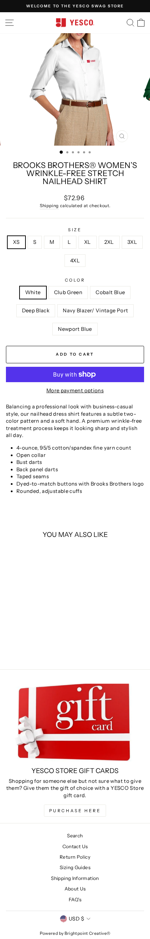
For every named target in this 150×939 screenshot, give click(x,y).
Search (75, 835)
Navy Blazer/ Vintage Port (95, 310)
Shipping (49, 205)
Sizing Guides (75, 867)
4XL (75, 260)
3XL (132, 242)
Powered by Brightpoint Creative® (75, 933)
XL (87, 242)
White (33, 292)
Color (75, 280)
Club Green (68, 292)
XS (16, 242)
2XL (109, 242)
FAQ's (75, 899)
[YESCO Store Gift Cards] (75, 723)
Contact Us (75, 846)
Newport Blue (75, 329)
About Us (75, 888)
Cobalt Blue (110, 292)
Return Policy (75, 857)
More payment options (75, 390)
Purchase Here (75, 810)
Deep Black (36, 310)
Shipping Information (75, 878)
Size (75, 229)
